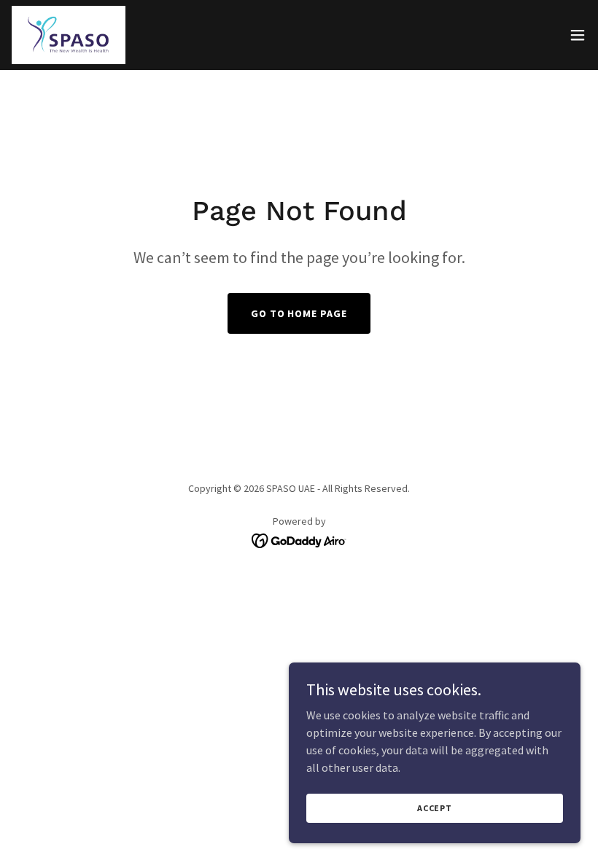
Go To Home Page (299, 313)
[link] (68, 35)
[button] (577, 35)
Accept (434, 807)
